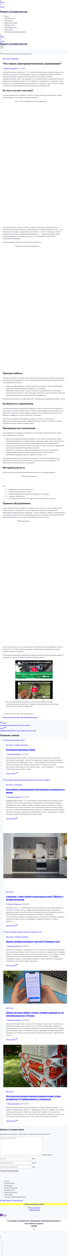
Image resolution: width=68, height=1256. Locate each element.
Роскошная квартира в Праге (20, 749)
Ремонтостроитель (10, 68)
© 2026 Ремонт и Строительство (11, 1200)
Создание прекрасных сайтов (34, 1204)
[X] (4, 1216)
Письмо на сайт (9, 25)
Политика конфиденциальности (15, 32)
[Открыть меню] (2, 47)
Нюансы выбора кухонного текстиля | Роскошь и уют (33, 941)
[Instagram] (6, 1216)
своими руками (31, 717)
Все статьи (6, 59)
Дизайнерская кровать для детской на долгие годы (18, 729)
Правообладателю (10, 27)
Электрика (15, 59)
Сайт (33, 1167)
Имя (34, 1159)
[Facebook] (1, 1216)
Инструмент (8, 20)
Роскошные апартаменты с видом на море (15, 724)
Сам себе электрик (19, 717)
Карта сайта (8, 29)
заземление (7, 717)
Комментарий (47, 1155)
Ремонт (6, 16)
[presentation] (35, 740)
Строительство (9, 18)
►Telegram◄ (34, 1210)
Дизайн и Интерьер (10, 23)
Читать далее (12, 773)
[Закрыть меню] (0, 1237)
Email (34, 1163)
